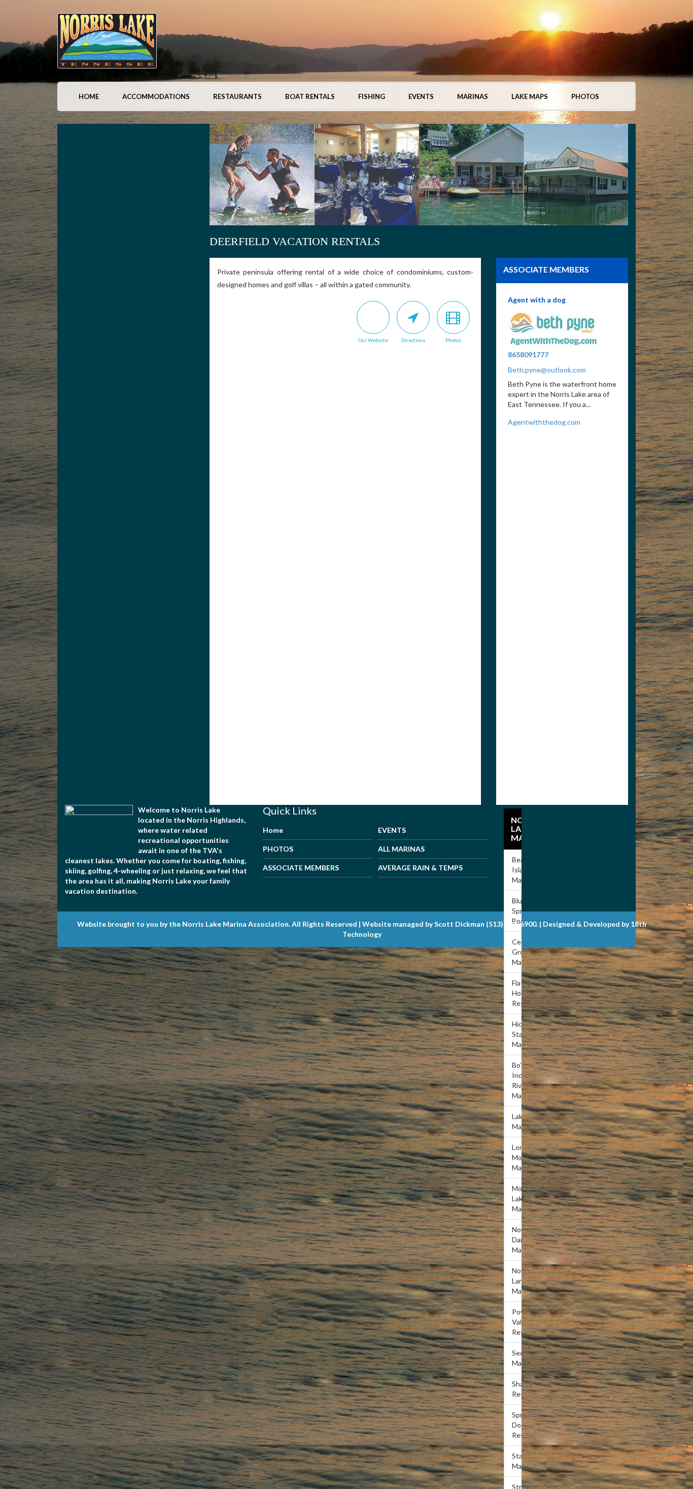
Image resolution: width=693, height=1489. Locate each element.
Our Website (373, 340)
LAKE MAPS (529, 96)
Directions (413, 340)
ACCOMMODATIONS (156, 96)
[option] (315, 176)
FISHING (371, 96)
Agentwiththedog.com (544, 422)
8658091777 (528, 354)
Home (89, 96)
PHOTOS (585, 96)
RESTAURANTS (237, 96)
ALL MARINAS (401, 848)
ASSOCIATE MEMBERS (301, 867)
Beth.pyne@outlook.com (547, 369)
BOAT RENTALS (310, 96)
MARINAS (472, 96)
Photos (453, 340)
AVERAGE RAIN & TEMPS (420, 867)
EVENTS (421, 96)
